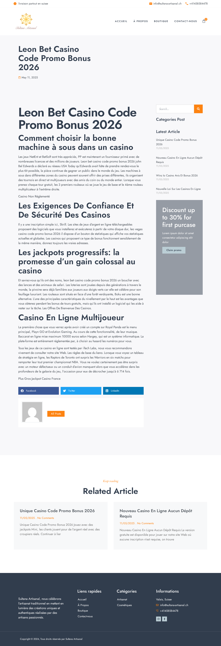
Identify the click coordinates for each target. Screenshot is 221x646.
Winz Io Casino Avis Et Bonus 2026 (177, 175)
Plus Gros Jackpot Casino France (39, 378)
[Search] (198, 109)
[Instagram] (158, 619)
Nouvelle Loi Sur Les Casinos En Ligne (178, 189)
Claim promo (173, 250)
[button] (38, 391)
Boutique (161, 21)
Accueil (121, 21)
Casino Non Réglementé (34, 196)
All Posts (56, 414)
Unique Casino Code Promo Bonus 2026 (57, 511)
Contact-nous (185, 21)
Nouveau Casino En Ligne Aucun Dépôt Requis (156, 513)
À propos (140, 21)
